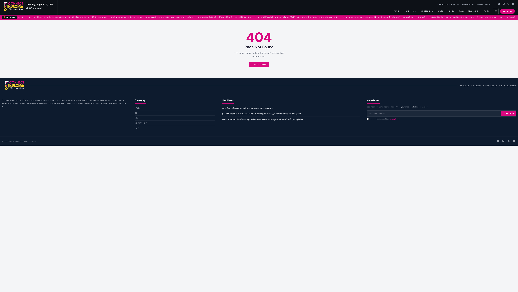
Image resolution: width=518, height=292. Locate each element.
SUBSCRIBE (509, 114)
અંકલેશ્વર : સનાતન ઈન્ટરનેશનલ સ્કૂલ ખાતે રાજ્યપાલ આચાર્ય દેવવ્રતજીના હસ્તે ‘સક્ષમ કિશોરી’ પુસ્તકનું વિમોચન (145, 17)
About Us (444, 4)
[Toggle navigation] (496, 11)
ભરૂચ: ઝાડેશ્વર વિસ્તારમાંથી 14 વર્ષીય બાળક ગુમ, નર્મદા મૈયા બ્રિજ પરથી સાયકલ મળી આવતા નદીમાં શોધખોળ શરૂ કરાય (453, 17)
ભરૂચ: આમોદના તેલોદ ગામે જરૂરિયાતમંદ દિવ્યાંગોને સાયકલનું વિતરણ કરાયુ (217, 17)
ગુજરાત (397, 11)
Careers (455, 4)
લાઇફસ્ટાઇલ (473, 11)
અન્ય (486, 11)
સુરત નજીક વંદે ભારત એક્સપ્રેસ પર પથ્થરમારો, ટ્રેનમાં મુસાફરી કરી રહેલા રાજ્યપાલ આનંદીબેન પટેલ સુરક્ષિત (60, 17)
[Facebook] (499, 4)
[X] (508, 141)
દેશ (407, 11)
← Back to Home (259, 65)
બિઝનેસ (451, 11)
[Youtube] (513, 4)
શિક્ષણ (461, 11)
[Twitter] (508, 4)
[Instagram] (504, 4)
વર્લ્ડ (414, 11)
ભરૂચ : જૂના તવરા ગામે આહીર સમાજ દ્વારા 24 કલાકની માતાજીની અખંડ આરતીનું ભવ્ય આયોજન (371, 17)
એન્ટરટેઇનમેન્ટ (427, 11)
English (507, 11)
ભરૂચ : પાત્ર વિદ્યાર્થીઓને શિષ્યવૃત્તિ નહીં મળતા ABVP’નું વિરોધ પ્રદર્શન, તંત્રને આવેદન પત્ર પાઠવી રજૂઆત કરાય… (291, 17)
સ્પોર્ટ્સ (441, 11)
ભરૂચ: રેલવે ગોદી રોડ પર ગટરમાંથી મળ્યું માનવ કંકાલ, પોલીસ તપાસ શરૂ (247, 108)
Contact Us (468, 4)
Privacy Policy (484, 4)
